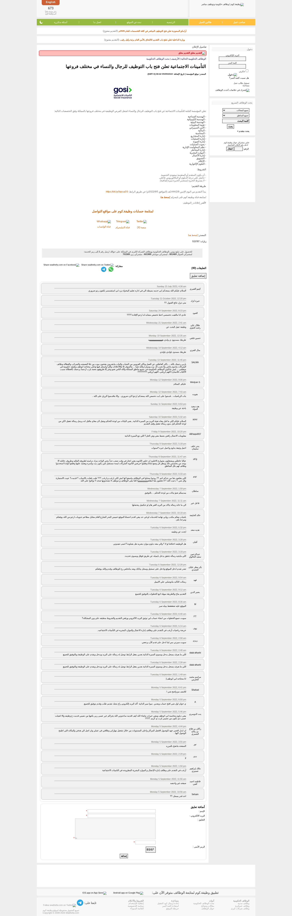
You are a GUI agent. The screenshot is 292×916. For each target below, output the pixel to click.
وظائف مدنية (243, 903)
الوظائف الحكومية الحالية (193, 58)
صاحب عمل (239, 22)
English (50, 2)
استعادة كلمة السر (170, 906)
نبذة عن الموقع (134, 22)
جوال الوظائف (207, 908)
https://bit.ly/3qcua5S (117, 191)
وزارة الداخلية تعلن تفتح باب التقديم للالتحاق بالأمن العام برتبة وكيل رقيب (152, 40)
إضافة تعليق (198, 275)
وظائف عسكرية (242, 906)
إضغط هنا (192, 235)
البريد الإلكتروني (232, 55)
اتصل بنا (97, 22)
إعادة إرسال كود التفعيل (168, 903)
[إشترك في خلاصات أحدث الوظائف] (232, 90)
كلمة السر (232, 63)
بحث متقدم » (243, 131)
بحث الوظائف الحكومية (157, 58)
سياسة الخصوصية (136, 906)
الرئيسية (171, 22)
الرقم (246, 149)
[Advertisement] (123, 8)
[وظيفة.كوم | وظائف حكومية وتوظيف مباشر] (222, 4)
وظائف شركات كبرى (240, 908)
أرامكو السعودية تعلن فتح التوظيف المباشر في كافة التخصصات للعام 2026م (152, 31)
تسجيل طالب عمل (241, 83)
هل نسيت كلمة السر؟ (239, 78)
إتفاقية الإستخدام (136, 903)
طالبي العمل (205, 22)
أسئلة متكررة (60, 22)
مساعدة (246, 85)
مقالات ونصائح (207, 906)
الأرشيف (175, 58)
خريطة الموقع (172, 908)
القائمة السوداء (137, 908)
